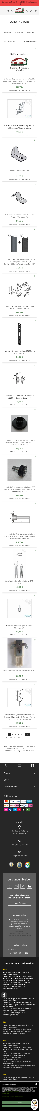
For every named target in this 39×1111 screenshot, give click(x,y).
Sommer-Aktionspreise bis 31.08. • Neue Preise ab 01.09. (19, 3)
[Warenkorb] (36, 11)
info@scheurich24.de (19, 856)
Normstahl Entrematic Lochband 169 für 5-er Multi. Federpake (19, 352)
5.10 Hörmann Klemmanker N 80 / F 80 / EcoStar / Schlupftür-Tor (19, 216)
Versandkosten (26, 90)
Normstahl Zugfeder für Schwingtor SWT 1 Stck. (19, 582)
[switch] (34, 1108)
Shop (6, 780)
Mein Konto (27, 11)
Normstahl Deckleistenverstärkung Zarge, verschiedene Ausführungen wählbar (20, 127)
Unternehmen (10, 786)
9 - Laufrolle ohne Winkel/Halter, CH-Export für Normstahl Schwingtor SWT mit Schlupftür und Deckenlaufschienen (20, 442)
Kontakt (19, 822)
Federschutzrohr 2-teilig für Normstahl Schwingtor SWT (19, 627)
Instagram (22, 886)
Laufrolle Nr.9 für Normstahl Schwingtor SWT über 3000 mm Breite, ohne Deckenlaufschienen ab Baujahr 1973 (19, 489)
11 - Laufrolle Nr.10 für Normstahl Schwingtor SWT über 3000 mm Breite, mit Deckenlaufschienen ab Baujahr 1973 (19, 536)
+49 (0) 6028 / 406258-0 (19, 845)
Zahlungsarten (11, 796)
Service (7, 773)
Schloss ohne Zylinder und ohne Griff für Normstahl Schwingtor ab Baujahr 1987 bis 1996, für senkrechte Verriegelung (19, 717)
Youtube (16, 886)
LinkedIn (29, 886)
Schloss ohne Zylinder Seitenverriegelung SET (20, 670)
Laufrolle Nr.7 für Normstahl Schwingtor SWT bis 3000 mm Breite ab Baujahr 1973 (19, 397)
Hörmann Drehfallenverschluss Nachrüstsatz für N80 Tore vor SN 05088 (19, 307)
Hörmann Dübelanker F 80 (19, 170)
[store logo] (19, 11)
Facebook (9, 886)
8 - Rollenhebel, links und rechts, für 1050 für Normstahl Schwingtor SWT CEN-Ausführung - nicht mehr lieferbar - (19, 81)
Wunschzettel (31, 11)
